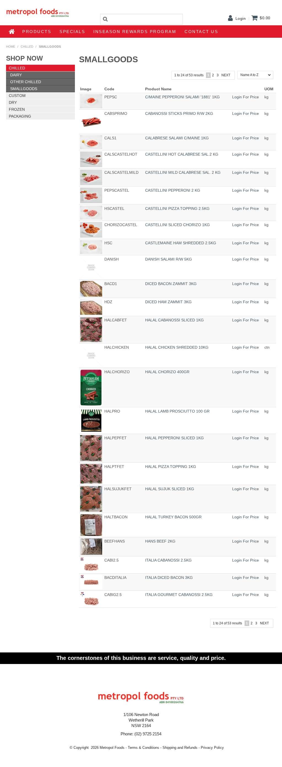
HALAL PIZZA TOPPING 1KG (170, 466)
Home (12, 31)
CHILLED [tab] (17, 68)
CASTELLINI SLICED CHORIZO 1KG (177, 225)
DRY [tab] (13, 102)
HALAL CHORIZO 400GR (167, 372)
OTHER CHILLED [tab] (25, 82)
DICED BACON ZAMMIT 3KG (171, 283)
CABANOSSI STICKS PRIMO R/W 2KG (179, 113)
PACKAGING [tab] (20, 116)
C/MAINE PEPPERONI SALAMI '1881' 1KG (182, 97)
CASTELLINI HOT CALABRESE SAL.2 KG (181, 154)
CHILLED (27, 46)
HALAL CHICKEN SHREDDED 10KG (176, 347)
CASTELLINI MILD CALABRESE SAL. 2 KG (183, 172)
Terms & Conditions (143, 748)
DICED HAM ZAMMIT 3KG (168, 302)
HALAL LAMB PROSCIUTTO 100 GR (177, 411)
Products (36, 31)
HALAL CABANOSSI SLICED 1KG (174, 320)
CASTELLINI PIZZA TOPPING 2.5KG (177, 208)
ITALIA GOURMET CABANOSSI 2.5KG (179, 594)
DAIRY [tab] (16, 75)
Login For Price (245, 97)
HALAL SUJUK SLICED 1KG (169, 489)
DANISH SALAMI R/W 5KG (168, 259)
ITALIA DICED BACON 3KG (169, 577)
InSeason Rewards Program (134, 31)
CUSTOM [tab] (17, 95)
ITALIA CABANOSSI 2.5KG (168, 560)
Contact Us (201, 31)
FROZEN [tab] (17, 109)
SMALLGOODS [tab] (23, 88)
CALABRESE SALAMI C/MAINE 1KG (177, 138)
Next (225, 75)
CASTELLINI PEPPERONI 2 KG (172, 190)
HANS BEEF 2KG (160, 541)
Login (240, 18)
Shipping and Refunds (179, 748)
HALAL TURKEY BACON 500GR (173, 517)
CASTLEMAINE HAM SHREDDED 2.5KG (180, 243)
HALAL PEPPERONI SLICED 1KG (174, 438)
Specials (72, 31)
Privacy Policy (212, 748)
